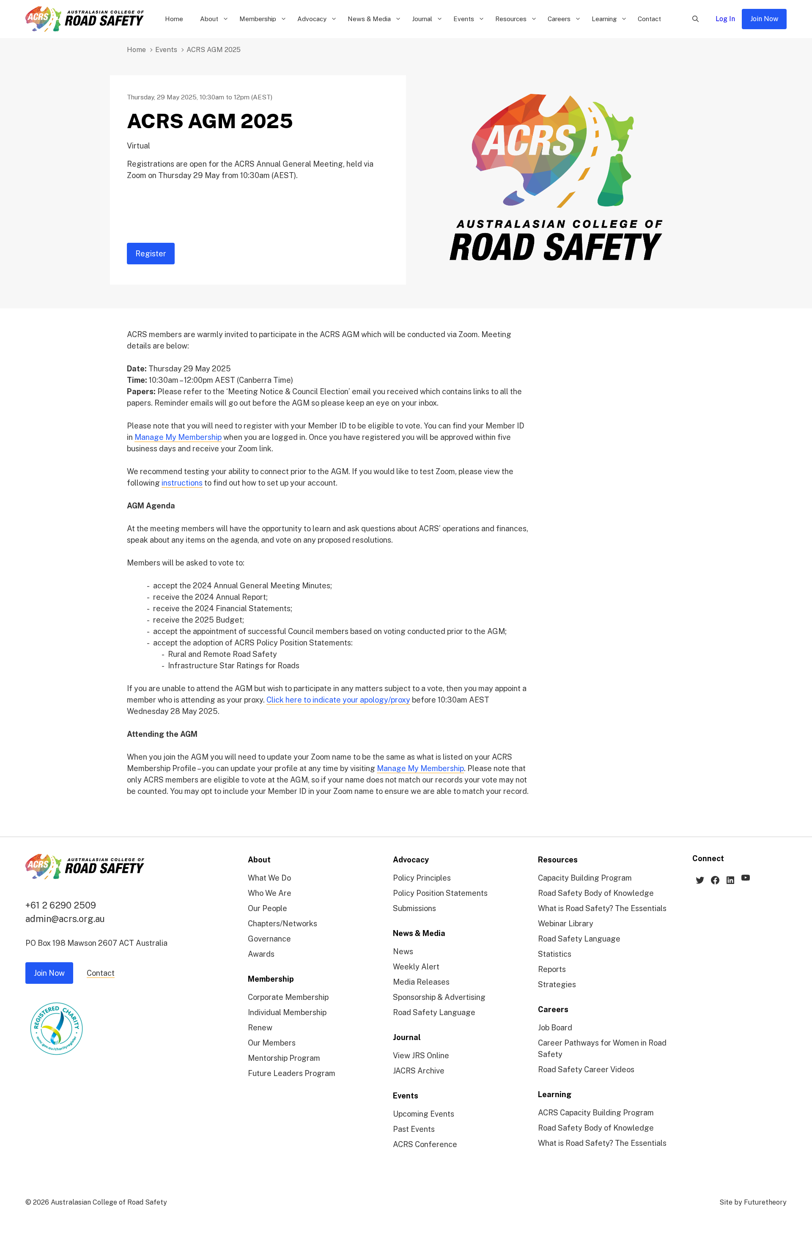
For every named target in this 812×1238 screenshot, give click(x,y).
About (209, 18)
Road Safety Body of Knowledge (596, 893)
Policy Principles (422, 877)
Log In (725, 19)
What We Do (269, 877)
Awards (261, 954)
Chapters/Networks (282, 923)
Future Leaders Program (291, 1073)
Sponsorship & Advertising (439, 997)
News (403, 951)
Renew (260, 1027)
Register (150, 253)
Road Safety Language (434, 1012)
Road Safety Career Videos (586, 1069)
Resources (511, 18)
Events (463, 18)
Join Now (764, 19)
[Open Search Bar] (695, 19)
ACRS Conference (425, 1144)
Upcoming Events (423, 1113)
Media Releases (421, 981)
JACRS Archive (418, 1070)
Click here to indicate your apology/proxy (338, 699)
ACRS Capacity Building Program (596, 1112)
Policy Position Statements (440, 893)
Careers (559, 18)
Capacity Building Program (585, 877)
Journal (422, 18)
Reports (552, 969)
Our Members (272, 1042)
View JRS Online (421, 1055)
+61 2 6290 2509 (60, 905)
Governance (269, 938)
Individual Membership (287, 1012)
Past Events (414, 1129)
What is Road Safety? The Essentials (602, 908)
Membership (257, 18)
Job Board (555, 1027)
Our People (267, 908)
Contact (649, 18)
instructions (182, 482)
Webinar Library (565, 923)
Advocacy (311, 18)
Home (174, 18)
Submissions (414, 908)
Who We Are (269, 893)
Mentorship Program (284, 1058)
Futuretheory (765, 1202)
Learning (604, 18)
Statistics (554, 954)
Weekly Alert (416, 966)
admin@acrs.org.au (65, 918)
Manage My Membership (178, 437)
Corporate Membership (288, 997)
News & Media (369, 18)
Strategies (557, 984)
